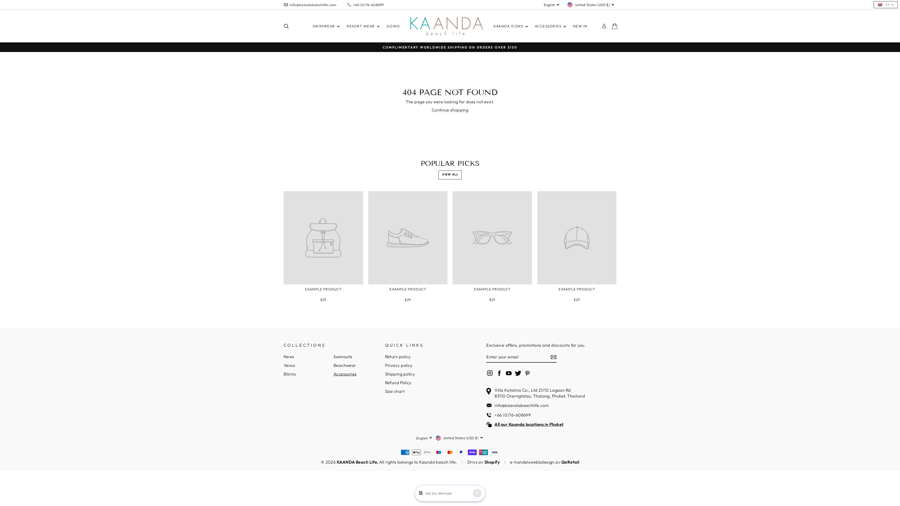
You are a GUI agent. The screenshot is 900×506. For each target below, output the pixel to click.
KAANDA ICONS (509, 26)
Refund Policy (398, 382)
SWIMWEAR (324, 26)
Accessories (345, 374)
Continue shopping (450, 110)
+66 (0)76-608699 (368, 5)
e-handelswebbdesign (532, 462)
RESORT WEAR (361, 26)
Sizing (393, 26)
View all (450, 174)
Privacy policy (398, 365)
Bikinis (290, 374)
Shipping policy (400, 374)
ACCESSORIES (548, 26)
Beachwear (345, 365)
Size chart (395, 391)
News (289, 356)
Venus (289, 365)
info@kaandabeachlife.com (313, 5)
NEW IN (580, 26)
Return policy (398, 356)
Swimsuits (343, 356)
